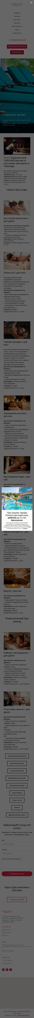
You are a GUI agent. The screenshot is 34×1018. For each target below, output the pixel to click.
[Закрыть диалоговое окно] (31, 2)
